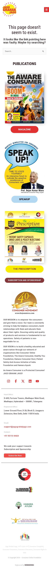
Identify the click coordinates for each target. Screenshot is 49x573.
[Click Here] (46, 9)
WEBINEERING (29, 565)
